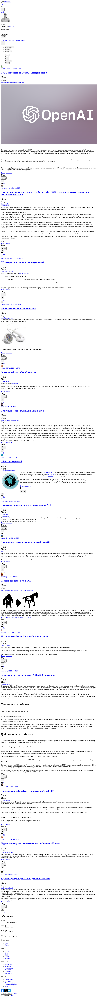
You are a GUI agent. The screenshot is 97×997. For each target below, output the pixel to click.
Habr (11, 995)
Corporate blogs (9, 979)
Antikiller (3, 407)
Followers (8, 49)
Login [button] (2, 12)
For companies (9, 968)
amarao (3, 671)
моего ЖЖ (14, 383)
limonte (3, 538)
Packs (7, 62)
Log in (7, 943)
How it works (9, 964)
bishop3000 (4, 368)
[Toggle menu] (1, 2)
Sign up (7, 945)
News (16, 40)
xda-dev (50, 476)
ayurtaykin (4, 501)
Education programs (11, 984)
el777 (2, 874)
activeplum (4, 188)
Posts (12, 40)
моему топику (23, 273)
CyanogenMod (47, 472)
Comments (22, 40)
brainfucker (4, 304)
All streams (7, 2)
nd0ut (2, 457)
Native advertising (10, 983)
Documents (8, 970)
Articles (8, 40)
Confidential (8, 973)
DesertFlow (4, 69)
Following (8, 51)
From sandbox (5, 205)
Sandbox (7, 958)
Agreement (8, 971)
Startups (7, 986)
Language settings (7, 993)
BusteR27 (4, 632)
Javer (2, 577)
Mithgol (3, 787)
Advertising (8, 981)
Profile (3, 40)
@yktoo (11, 26)
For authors (8, 966)
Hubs (6, 955)
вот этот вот (51, 474)
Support (14, 993)
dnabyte (3, 839)
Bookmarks (9, 47)
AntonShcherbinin (6, 258)
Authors (7, 956)
